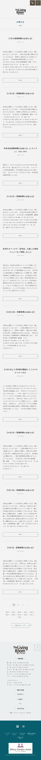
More (20, 80)
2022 (31, 612)
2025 (13, 612)
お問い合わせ (31, 734)
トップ (7, 734)
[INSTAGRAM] (23, 726)
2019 (19, 614)
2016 (19, 617)
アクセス (22, 734)
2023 (25, 612)
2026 (7, 612)
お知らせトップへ (20, 625)
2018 (25, 614)
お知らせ (20, 738)
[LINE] (18, 726)
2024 (19, 612)
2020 (13, 614)
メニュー (14, 734)
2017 (31, 614)
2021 (7, 614)
